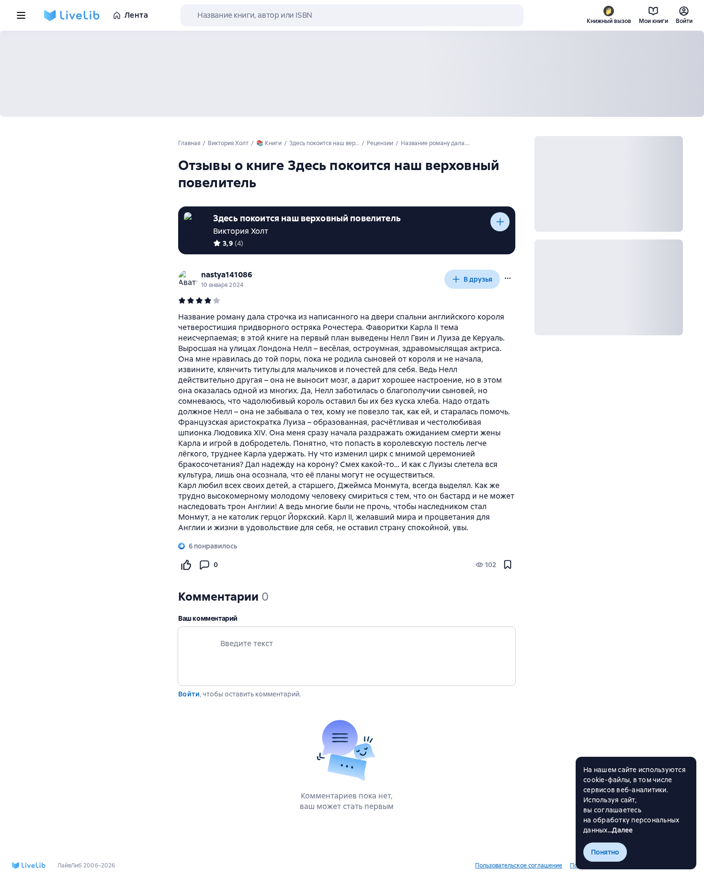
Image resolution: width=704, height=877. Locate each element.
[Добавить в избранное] (507, 564)
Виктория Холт (240, 231)
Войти (189, 694)
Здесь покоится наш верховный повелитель (307, 218)
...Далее (620, 830)
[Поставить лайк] (185, 564)
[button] (507, 278)
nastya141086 (226, 275)
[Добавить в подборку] (500, 221)
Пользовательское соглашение (518, 865)
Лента (136, 15)
